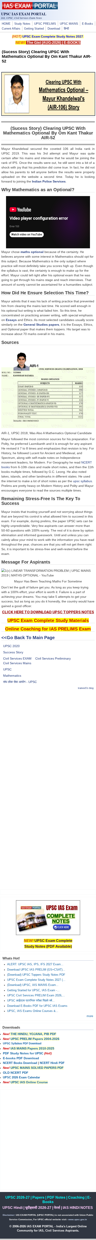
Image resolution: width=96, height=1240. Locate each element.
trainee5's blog (86, 688)
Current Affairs (11, 28)
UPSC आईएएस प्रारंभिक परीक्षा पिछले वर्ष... (31, 1000)
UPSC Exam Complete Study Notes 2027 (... (36, 979)
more (90, 1016)
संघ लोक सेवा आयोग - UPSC (20, 682)
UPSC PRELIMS (45, 23)
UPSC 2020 (11, 646)
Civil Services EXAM (17, 658)
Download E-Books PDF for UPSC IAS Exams (37, 1005)
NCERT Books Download (20, 1063)
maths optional (32, 252)
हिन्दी (66, 28)
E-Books (87, 23)
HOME (6, 23)
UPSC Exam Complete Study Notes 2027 (52, 36)
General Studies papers (41, 324)
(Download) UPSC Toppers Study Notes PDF (36, 974)
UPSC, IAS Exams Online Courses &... (32, 1011)
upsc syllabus (82, 481)
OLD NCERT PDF (15, 1072)
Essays (11, 320)
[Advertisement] (48, 742)
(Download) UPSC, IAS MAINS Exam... (32, 985)
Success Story (13, 652)
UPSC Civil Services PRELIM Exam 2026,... (36, 995)
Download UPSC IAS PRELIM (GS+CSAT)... (36, 969)
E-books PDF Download (21, 1058)
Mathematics (12, 675)
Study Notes (22, 23)
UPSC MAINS (69, 23)
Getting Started (34, 28)
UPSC (7, 669)
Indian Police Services (49, 181)
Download (54, 28)
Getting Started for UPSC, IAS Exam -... (33, 990)
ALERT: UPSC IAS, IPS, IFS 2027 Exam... (35, 964)
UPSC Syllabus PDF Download (22, 1043)
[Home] (30, 8)
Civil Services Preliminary (53, 658)
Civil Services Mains (17, 663)
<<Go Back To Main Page (28, 637)
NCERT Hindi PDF (52, 1063)
